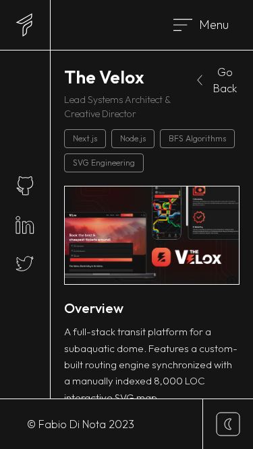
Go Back (225, 80)
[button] (203, 24)
